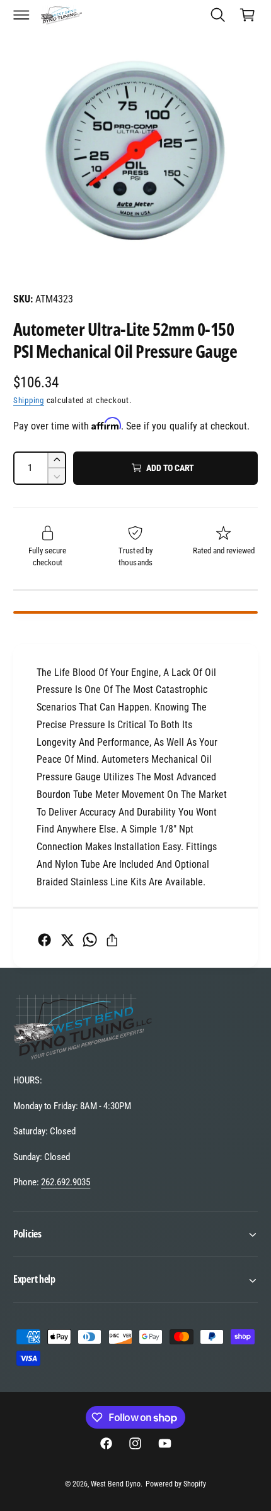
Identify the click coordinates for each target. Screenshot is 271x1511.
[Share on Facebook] (44, 940)
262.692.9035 (65, 1182)
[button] (21, 14)
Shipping (28, 400)
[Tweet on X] (67, 940)
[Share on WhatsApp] (90, 940)
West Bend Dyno (116, 1484)
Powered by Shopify (176, 1484)
